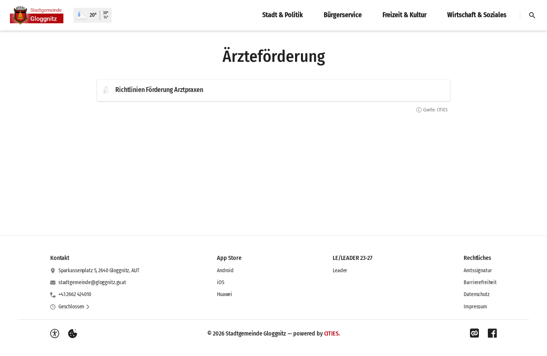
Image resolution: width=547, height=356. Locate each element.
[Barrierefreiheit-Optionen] (54, 333)
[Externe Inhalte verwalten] (72, 333)
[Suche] (532, 15)
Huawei (224, 294)
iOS (220, 282)
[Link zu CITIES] (474, 333)
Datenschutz (476, 294)
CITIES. (332, 333)
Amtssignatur (478, 270)
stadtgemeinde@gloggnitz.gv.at (92, 282)
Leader (340, 270)
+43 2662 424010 (74, 294)
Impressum (475, 306)
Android (225, 270)
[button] (74, 307)
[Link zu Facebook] (492, 333)
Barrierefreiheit (480, 282)
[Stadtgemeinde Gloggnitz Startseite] (36, 15)
